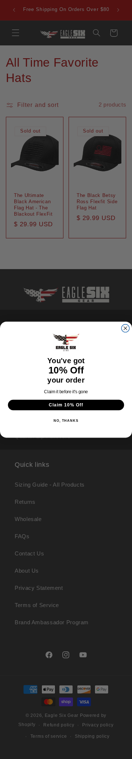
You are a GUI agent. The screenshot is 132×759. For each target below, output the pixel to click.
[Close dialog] (125, 328)
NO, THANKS (66, 421)
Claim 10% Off (66, 404)
